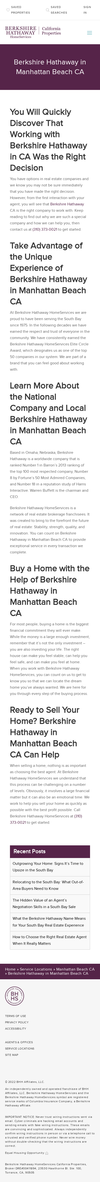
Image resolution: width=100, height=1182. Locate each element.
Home (10, 969)
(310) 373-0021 (45, 229)
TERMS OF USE (15, 1016)
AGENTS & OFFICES (19, 1042)
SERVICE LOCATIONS (19, 1048)
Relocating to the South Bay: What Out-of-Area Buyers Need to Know (48, 885)
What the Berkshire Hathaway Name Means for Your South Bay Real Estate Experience (49, 922)
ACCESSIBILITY (15, 1028)
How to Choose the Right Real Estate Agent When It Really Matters (50, 940)
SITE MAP (11, 1055)
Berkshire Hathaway (67, 204)
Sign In (87, 9)
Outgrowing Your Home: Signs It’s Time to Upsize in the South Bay (48, 867)
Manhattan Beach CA (75, 969)
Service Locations (36, 969)
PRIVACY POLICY (17, 1022)
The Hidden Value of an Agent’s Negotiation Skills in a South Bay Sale (44, 903)
